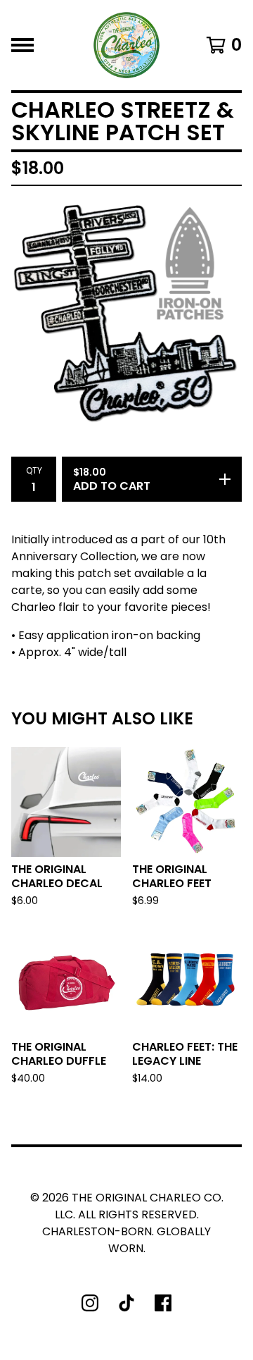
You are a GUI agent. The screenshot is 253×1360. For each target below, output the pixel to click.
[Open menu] (22, 45)
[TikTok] (126, 1303)
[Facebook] (163, 1303)
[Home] (126, 45)
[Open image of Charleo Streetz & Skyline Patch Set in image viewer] (126, 312)
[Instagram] (90, 1303)
